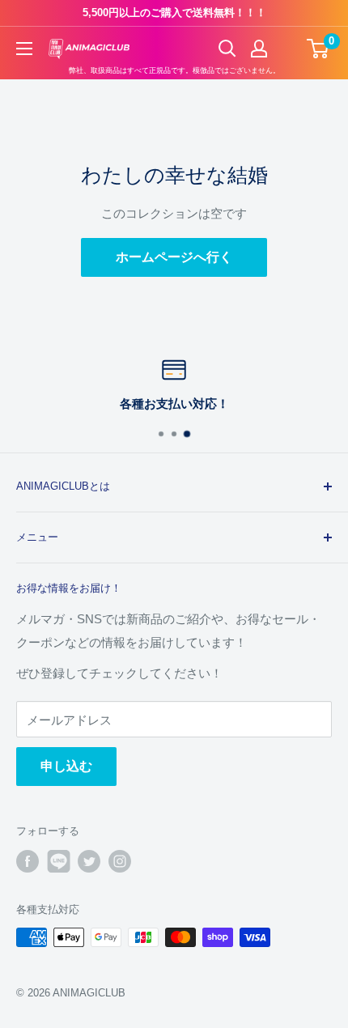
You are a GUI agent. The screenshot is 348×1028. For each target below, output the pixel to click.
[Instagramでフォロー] (119, 861)
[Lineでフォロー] (58, 861)
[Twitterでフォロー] (89, 861)
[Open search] (227, 48)
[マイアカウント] (259, 48)
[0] (318, 48)
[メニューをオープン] (24, 48)
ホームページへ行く (174, 257)
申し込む (66, 766)
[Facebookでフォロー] (27, 861)
